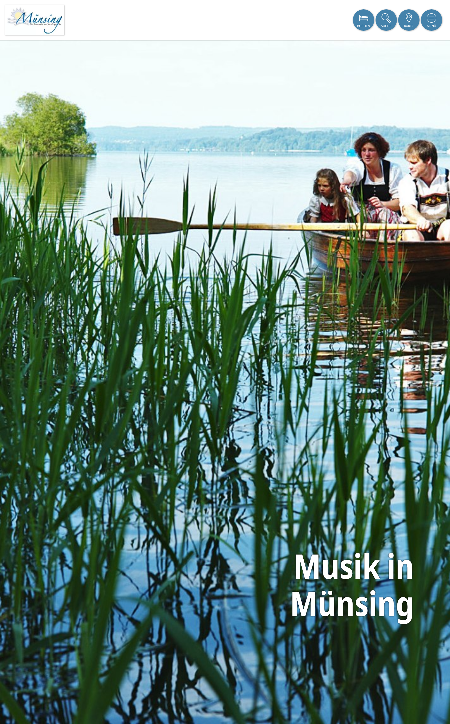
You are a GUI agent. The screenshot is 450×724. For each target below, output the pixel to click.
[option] (225, 382)
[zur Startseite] (34, 20)
